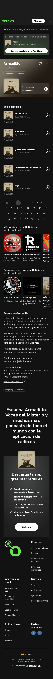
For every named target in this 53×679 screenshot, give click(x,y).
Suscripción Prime (39, 601)
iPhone (8, 630)
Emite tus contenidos (36, 568)
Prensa (34, 553)
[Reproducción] (46, 89)
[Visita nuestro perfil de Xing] (39, 632)
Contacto (35, 585)
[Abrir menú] (49, 21)
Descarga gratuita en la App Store (26, 51)
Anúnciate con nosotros (37, 560)
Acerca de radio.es (39, 548)
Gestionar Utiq (11, 610)
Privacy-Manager (12, 615)
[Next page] (38, 219)
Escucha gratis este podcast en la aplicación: (26, 37)
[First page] (7, 203)
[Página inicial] (5, 29)
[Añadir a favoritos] (40, 63)
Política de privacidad (9, 597)
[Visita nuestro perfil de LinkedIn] (33, 632)
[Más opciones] (47, 63)
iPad (7, 635)
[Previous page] (13, 203)
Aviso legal (9, 605)
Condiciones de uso (11, 589)
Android (8, 641)
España (28, 655)
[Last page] (44, 219)
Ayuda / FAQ (36, 596)
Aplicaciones (36, 590)
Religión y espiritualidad (15, 73)
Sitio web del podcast (13, 382)
